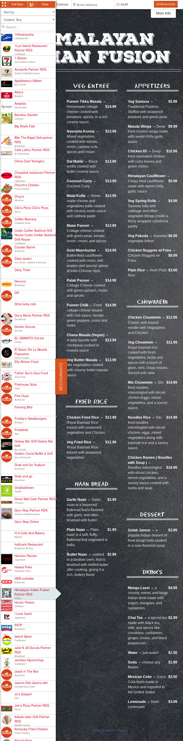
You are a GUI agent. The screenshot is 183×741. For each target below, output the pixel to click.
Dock (45, 4)
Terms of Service (104, 730)
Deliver (63, 4)
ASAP (124, 4)
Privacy (123, 730)
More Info (163, 13)
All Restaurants (165, 4)
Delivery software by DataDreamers (91, 736)
